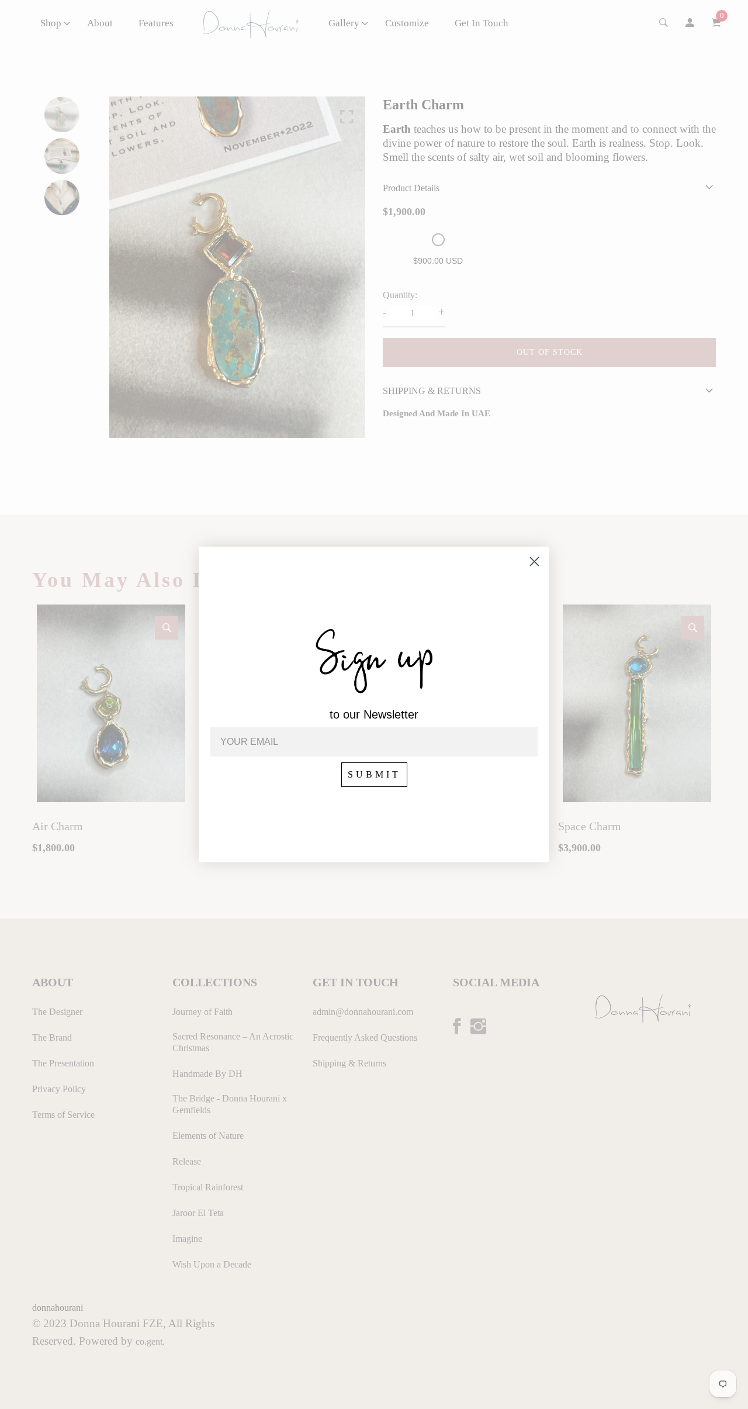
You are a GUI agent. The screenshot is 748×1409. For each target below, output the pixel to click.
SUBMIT (374, 774)
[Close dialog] (534, 561)
